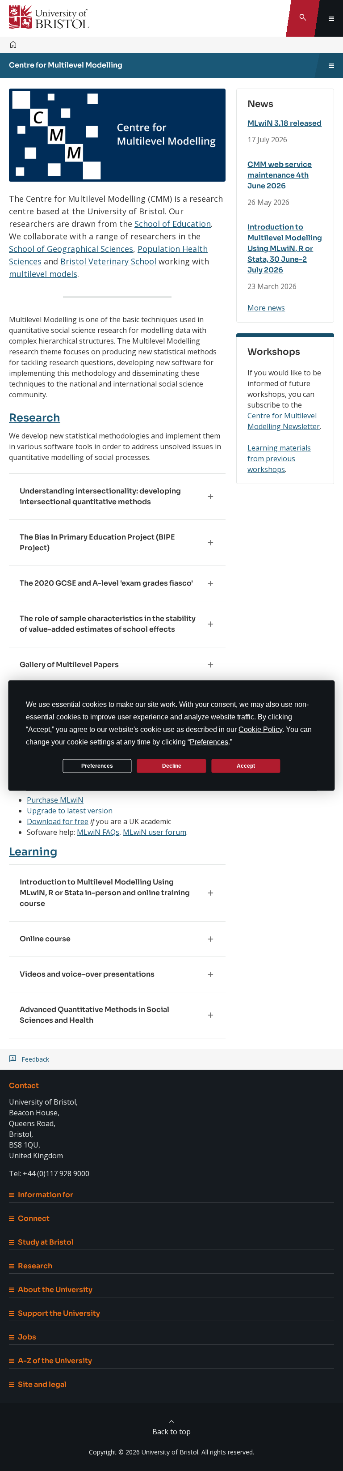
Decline (171, 765)
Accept (246, 765)
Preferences (97, 765)
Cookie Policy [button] (260, 729)
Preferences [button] (209, 742)
